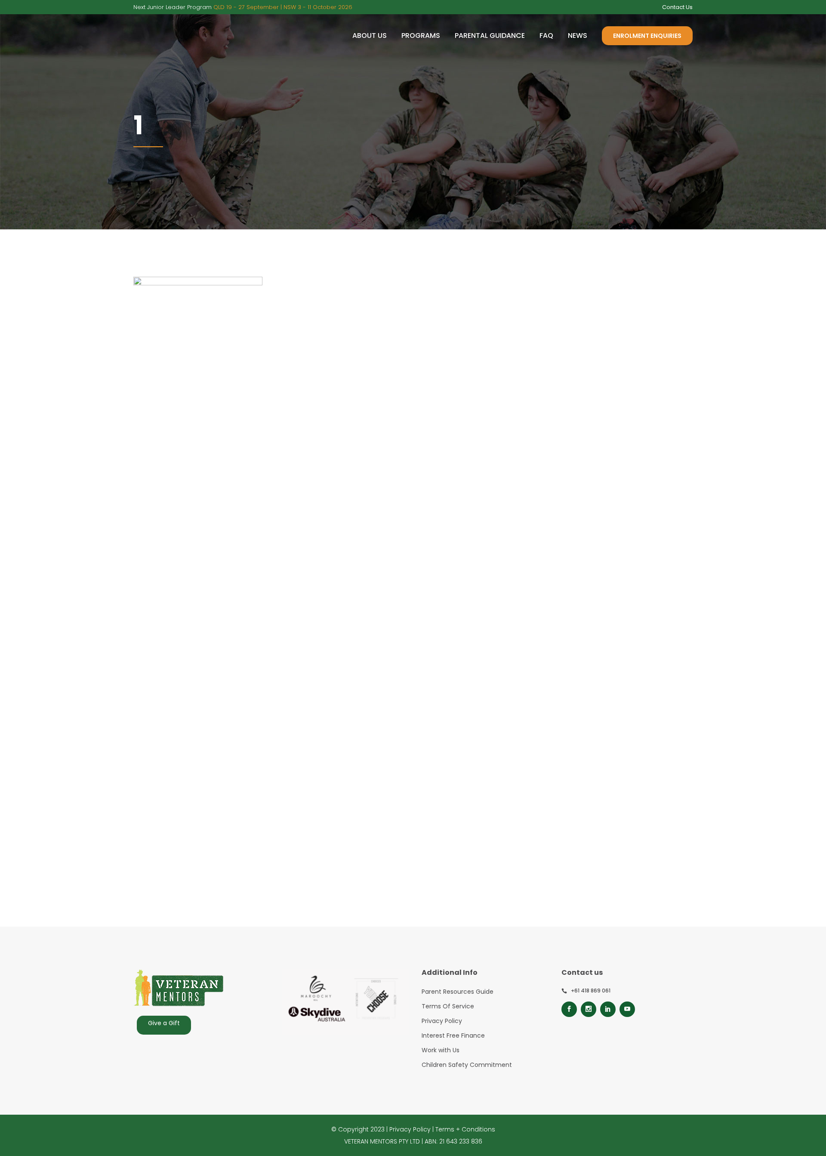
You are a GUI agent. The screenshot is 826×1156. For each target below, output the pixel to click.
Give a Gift (164, 1023)
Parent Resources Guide (457, 991)
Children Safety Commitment (467, 1064)
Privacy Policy (442, 1021)
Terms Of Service (448, 1006)
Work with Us (440, 1050)
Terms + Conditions (465, 1129)
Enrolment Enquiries (647, 35)
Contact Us (677, 7)
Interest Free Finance (453, 1035)
